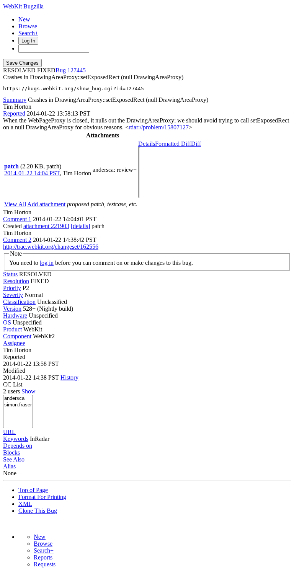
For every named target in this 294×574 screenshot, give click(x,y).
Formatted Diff (173, 143)
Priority (12, 288)
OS (7, 322)
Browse (27, 26)
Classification (19, 301)
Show (28, 391)
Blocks (11, 452)
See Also (13, 459)
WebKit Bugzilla (23, 6)
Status (10, 274)
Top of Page (33, 490)
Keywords (15, 438)
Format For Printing (42, 497)
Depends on (17, 445)
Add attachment (46, 204)
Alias (9, 466)
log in (47, 262)
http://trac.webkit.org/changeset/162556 (50, 246)
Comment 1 (17, 219)
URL (9, 432)
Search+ (28, 33)
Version (12, 308)
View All (15, 204)
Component (17, 336)
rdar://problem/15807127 (159, 127)
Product (12, 329)
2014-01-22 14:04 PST (32, 173)
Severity (13, 295)
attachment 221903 (46, 226)
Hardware (15, 315)
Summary (14, 99)
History (69, 377)
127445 (76, 70)
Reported (14, 113)
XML (25, 504)
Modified (14, 370)
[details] (80, 226)
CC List (12, 384)
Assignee (14, 343)
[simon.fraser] (18, 405)
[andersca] (18, 398)
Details (146, 143)
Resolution (16, 281)
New (24, 19)
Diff (196, 143)
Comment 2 (17, 239)
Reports (43, 557)
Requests (45, 564)
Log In (28, 41)
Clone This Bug (37, 510)
